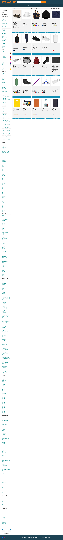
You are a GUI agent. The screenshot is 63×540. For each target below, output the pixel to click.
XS (3, 120)
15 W (3, 166)
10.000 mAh (4, 162)
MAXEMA (3, 82)
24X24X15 (4, 104)
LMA (3, 81)
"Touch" (3, 280)
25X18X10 (4, 105)
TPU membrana (5, 420)
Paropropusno (4, 419)
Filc (2, 225)
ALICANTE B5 (55, 109)
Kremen (3, 318)
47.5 (3, 133)
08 (9, 124)
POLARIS (3, 389)
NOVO (3, 148)
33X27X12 (4, 99)
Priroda (3, 472)
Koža (3, 230)
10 (5, 124)
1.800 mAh (4, 161)
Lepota (13, 5)
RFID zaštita (4, 363)
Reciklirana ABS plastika (6, 253)
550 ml (3, 200)
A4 (2, 487)
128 (9, 126)
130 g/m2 (3, 398)
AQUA (3, 379)
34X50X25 (4, 114)
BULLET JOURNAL (5, 75)
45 (3, 132)
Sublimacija (4, 442)
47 (9, 132)
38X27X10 (4, 117)
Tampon (3, 444)
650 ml (3, 205)
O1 (2, 499)
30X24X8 (4, 109)
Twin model (4, 452)
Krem (3, 512)
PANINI (24, 66)
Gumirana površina (5, 357)
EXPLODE (3, 78)
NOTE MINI (34, 109)
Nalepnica (4, 437)
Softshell (3, 269)
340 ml (3, 189)
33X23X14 (4, 111)
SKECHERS (4, 88)
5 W (3, 194)
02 (6, 123)
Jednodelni (4, 312)
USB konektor (4, 371)
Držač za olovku (5, 354)
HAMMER (3, 384)
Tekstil (32, 5)
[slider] (2, 529)
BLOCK (24, 109)
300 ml (3, 184)
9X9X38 (9, 99)
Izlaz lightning (4, 307)
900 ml (3, 211)
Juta (3, 228)
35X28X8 (4, 115)
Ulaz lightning (4, 337)
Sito (3, 441)
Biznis (3, 463)
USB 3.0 (3, 343)
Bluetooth (4, 350)
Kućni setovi (9, 6)
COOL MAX (4, 220)
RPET (3, 265)
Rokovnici (4, 33)
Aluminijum (4, 216)
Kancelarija (4, 5)
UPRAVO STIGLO (5, 153)
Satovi (22, 5)
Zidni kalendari (4, 47)
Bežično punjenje (5, 349)
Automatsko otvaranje (6, 297)
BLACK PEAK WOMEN (16, 45)
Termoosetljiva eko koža (6, 272)
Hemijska (3, 306)
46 (6, 132)
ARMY (3, 73)
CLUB (3, 381)
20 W (3, 174)
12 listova (3, 284)
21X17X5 (4, 102)
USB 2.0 (3, 341)
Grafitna (3, 304)
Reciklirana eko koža (5, 255)
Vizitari (53, 5)
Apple (3, 19)
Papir (3, 241)
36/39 (4, 139)
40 (9, 129)
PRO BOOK (4, 84)
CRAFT (3, 383)
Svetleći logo (4, 366)
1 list (3, 282)
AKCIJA (3, 144)
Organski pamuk (5, 470)
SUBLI (3, 392)
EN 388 (3, 518)
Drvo (3, 222)
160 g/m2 (3, 402)
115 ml (3, 165)
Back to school (4, 461)
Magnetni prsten (5, 361)
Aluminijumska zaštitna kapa (6, 295)
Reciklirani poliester (5, 262)
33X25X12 (4, 95)
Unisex (3, 453)
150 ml (3, 169)
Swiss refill (4, 367)
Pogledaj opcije (17, 32)
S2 (2, 503)
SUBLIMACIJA (4, 475)
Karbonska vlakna (5, 313)
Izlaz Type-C (4, 310)
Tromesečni (4, 335)
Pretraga (43, 1)
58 (3, 136)
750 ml (3, 207)
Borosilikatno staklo (5, 219)
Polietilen (3, 248)
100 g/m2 (3, 397)
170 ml (3, 171)
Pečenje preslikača (5, 438)
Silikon (3, 266)
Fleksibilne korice (5, 356)
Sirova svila (4, 267)
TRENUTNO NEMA (5, 152)
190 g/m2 (3, 404)
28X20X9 (4, 98)
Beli (3, 510)
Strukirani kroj (4, 482)
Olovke (3, 29)
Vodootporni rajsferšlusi (6, 372)
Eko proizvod (4, 466)
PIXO (3, 83)
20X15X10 (4, 101)
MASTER (3, 385)
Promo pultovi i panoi (6, 32)
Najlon (3, 237)
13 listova (3, 285)
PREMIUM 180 (35, 21)
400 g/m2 (3, 412)
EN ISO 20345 (4, 521)
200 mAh (3, 175)
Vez (2, 446)
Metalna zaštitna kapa (6, 321)
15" (2, 167)
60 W (3, 202)
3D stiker (3, 428)
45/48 (4, 140)
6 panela (3, 291)
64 (6, 126)
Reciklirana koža (5, 256)
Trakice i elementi (57, 6)
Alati (3, 17)
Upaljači (45, 5)
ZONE (14, 66)
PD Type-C (4, 326)
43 (7, 130)
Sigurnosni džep (5, 365)
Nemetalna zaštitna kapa (5, 325)
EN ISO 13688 (4, 519)
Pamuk (3, 239)
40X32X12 (4, 118)
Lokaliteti (3, 468)
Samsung (3, 34)
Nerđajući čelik (4, 238)
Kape (3, 22)
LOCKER (53, 88)
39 (3, 129)
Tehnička (3, 332)
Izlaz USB (3, 311)
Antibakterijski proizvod (6, 460)
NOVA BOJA (4, 147)
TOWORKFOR (4, 91)
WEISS (43, 45)
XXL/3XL (8, 137)
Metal (3, 234)
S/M (9, 136)
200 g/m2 (3, 406)
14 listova (3, 287)
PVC (3, 252)
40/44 (9, 139)
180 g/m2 (3, 403)
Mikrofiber (4, 235)
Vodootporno (4, 424)
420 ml (3, 193)
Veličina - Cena (4, 344)
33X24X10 (4, 112)
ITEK (3, 79)
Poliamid (3, 246)
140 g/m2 (3, 399)
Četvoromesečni (5, 299)
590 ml (3, 201)
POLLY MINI (16, 109)
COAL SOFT (54, 45)
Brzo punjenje (4, 352)
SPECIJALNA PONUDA (6, 151)
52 (5, 134)
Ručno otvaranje (5, 331)
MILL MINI (25, 21)
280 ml (3, 180)
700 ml (3, 206)
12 (7, 124)
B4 (2, 492)
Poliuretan (4, 251)
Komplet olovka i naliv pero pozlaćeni (17, 24)
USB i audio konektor (6, 370)
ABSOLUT (4, 377)
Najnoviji (14, 8)
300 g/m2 (3, 411)
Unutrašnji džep (5, 368)
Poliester (3, 247)
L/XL (3, 137)
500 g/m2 (3, 413)
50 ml (3, 197)
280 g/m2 (3, 408)
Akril (3, 215)
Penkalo (3, 328)
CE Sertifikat (4, 516)
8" (2, 209)
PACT (33, 66)
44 (9, 130)
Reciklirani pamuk (5, 261)
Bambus (3, 218)
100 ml (3, 164)
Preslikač (3, 439)
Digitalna (3, 430)
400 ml (3, 192)
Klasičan (3, 481)
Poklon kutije (41, 6)
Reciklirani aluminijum (6, 257)
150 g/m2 (3, 401)
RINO (3, 390)
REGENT (3, 86)
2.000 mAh (4, 173)
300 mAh (3, 183)
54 (7, 134)
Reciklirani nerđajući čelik (5, 260)
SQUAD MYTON (36, 45)
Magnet (3, 359)
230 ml (3, 178)
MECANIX (44, 88)
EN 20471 (3, 517)
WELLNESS (4, 393)
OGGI (3, 386)
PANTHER (4, 388)
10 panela (4, 283)
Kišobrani (4, 24)
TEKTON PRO (4, 90)
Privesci (3, 30)
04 (9, 123)
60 (6, 136)
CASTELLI (4, 77)
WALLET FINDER (55, 66)
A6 (2, 490)
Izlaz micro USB (5, 308)
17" (2, 170)
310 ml (3, 185)
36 (5, 127)
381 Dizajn (38, 537)
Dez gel (3, 301)
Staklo (3, 270)
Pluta (3, 244)
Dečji (3, 450)
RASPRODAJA (4, 149)
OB (2, 500)
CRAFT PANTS (26, 45)
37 (7, 127)
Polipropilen (4, 250)
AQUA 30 (54, 21)
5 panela (3, 289)
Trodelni (3, 334)
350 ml (3, 191)
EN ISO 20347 (4, 522)
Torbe (37, 5)
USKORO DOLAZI (5, 155)
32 (3, 127)
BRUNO (3, 74)
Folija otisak (4, 434)
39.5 (6, 129)
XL (3, 121)
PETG (3, 242)
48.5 (9, 133)
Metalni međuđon (5, 322)
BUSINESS (4, 380)
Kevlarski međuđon (5, 315)
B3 (2, 491)
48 (57, 121)
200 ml (3, 176)
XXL (6, 121)
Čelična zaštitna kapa (6, 298)
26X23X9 (8, 96)
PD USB (3, 327)
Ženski (3, 455)
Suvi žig (3, 443)
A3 (2, 486)
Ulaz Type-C (4, 340)
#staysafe (4, 459)
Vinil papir (4, 276)
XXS (9, 118)
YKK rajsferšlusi (5, 373)
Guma (3, 227)
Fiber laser (4, 433)
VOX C (43, 66)
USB (49, 5)
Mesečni (3, 320)
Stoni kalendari (4, 37)
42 (5, 130)
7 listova (3, 292)
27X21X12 (4, 108)
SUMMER (3, 477)
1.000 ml (3, 159)
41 (3, 130)
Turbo (3, 336)
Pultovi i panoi (18, 6)
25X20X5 (4, 107)
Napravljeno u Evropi (6, 469)
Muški (3, 451)
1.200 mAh (4, 160)
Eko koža (3, 223)
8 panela (3, 293)
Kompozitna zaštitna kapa (5, 317)
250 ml (3, 179)
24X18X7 (4, 96)
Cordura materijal (5, 353)
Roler (3, 330)
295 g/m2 (3, 410)
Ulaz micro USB (5, 339)
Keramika (3, 229)
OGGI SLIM (34, 88)
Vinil (3, 275)
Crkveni (3, 464)
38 (9, 127)
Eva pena (3, 224)
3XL (9, 121)
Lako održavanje (5, 417)
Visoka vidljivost (5, 422)
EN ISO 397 (4, 525)
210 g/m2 (3, 407)
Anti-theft (4, 348)
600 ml (3, 203)
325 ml (3, 188)
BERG (43, 21)
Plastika (3, 243)
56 (9, 134)
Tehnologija (27, 5)
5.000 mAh (4, 196)
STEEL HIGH (25, 88)
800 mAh (3, 210)
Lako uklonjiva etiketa (6, 358)
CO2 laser (4, 429)
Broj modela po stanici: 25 (55, 8)
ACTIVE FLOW (16, 88)
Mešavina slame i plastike (5, 233)
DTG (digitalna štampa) (6, 432)
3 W (3, 182)
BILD (43, 109)
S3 (2, 504)
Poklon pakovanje (5, 362)
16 (3, 126)
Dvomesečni (4, 302)
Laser (3, 435)
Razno (3, 473)
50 (3, 134)
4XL (3, 123)
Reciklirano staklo (5, 263)
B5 (2, 493)
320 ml (3, 187)
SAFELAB (3, 87)
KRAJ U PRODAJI (5, 146)
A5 (2, 488)
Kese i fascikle (4, 23)
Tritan (3, 274)
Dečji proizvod (4, 465)
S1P (3, 501)
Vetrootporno (4, 421)
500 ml (3, 198)
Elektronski (4, 303)
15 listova (3, 288)
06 (3, 124)
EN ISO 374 (4, 523)
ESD (3, 497)
